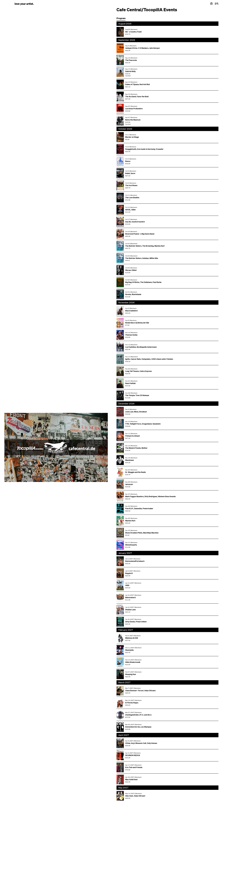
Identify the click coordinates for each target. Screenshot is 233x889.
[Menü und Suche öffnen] (216, 3)
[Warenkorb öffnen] (211, 3)
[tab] (121, 18)
